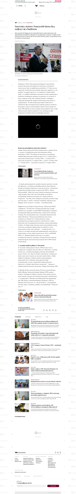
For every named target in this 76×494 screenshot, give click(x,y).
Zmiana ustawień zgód (28, 459)
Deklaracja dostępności (28, 464)
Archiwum (38, 462)
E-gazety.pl (50, 459)
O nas (16, 458)
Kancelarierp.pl (51, 464)
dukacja (42, 6)
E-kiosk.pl (50, 458)
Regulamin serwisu (27, 461)
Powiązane (18, 317)
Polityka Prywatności (28, 458)
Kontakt (16, 459)
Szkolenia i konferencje (20, 472)
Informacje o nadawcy (28, 462)
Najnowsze (38, 317)
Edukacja (20, 22)
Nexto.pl (50, 461)
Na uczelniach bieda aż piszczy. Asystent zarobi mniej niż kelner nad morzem (45, 173)
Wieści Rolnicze (51, 465)
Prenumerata (39, 461)
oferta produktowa (37, 476)
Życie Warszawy (52, 467)
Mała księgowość (52, 462)
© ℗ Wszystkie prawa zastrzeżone (26, 309)
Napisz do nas (18, 461)
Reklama (38, 458)
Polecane (28, 317)
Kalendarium (27, 476)
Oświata (24, 22)
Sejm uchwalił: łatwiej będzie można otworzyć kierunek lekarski (45, 296)
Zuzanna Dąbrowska (23, 79)
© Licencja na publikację (24, 307)
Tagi (47, 317)
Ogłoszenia (38, 459)
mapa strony (18, 476)
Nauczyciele (30, 22)
